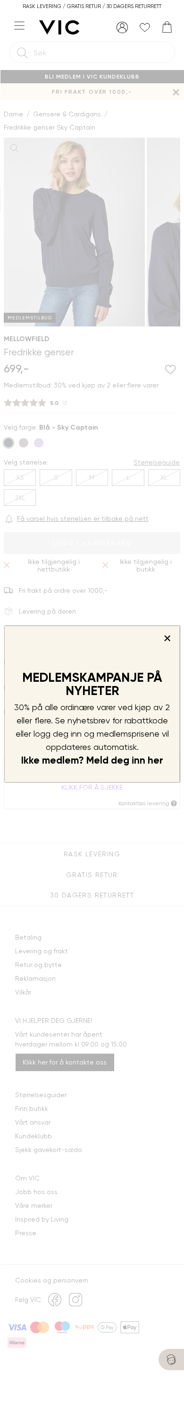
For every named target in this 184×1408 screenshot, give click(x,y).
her (155, 760)
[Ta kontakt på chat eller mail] (171, 1359)
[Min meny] (122, 27)
